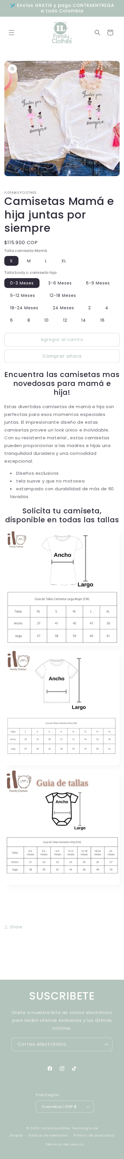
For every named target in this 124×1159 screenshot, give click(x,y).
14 (83, 320)
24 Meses (63, 308)
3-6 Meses (60, 283)
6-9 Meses (98, 283)
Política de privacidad (94, 1135)
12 (65, 320)
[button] (11, 32)
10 (46, 320)
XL (63, 261)
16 (102, 320)
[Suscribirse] (105, 1044)
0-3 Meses (22, 283)
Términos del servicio (64, 1144)
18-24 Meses (24, 308)
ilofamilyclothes (55, 1128)
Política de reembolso (48, 1135)
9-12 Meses (22, 295)
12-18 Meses (63, 295)
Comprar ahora (62, 356)
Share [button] (16, 927)
